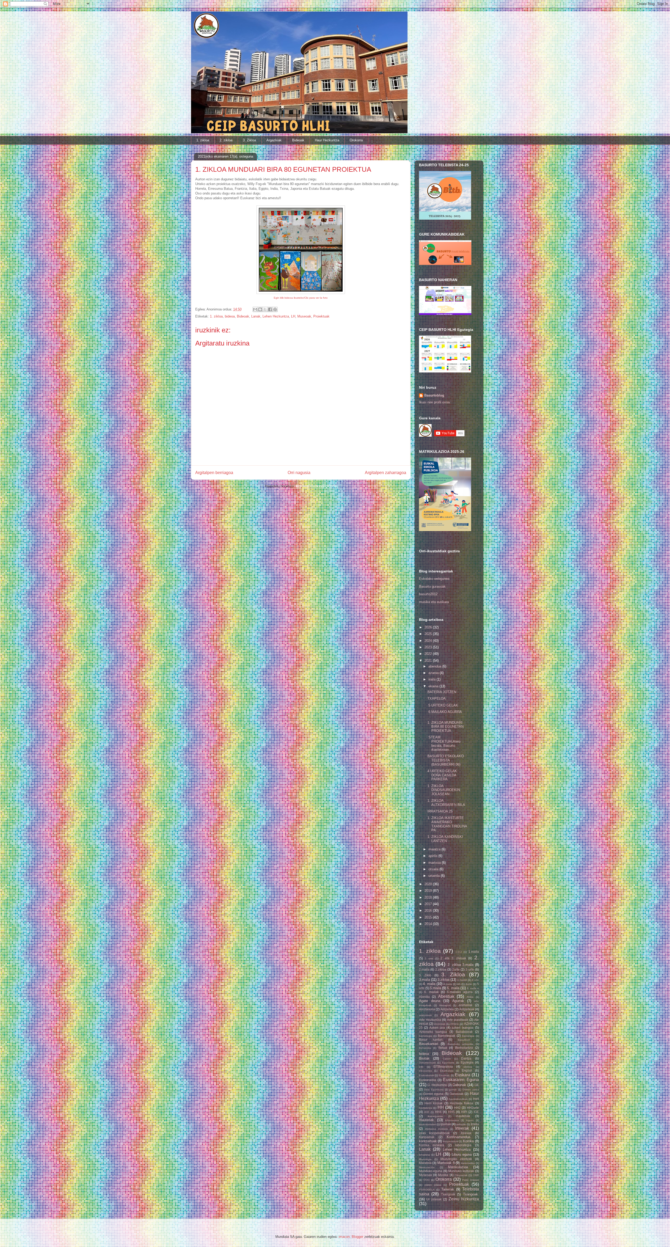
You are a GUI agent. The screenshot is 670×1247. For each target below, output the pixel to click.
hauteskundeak (458, 1099)
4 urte (475, 979)
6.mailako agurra (460, 992)
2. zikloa (226, 140)
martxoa (435, 863)
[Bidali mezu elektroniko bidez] (255, 309)
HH (441, 1107)
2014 (429, 924)
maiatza (435, 849)
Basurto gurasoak (432, 586)
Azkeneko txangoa (433, 1031)
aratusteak (425, 1015)
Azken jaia (437, 1027)
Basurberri (464, 1039)
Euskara (462, 1075)
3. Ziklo (425, 975)
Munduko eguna (431, 1171)
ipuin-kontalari (427, 1124)
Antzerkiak (466, 1009)
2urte (456, 969)
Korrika (468, 1141)
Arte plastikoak (457, 1019)
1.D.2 (458, 951)
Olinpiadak (461, 1175)
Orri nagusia (299, 472)
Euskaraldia (427, 1080)
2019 (429, 891)
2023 (429, 647)
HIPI (464, 1112)
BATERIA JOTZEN (441, 692)
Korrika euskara (431, 1145)
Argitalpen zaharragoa (385, 472)
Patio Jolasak (470, 1179)
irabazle (461, 1124)
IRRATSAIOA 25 (440, 811)
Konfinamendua (458, 1137)
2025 (429, 634)
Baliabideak (464, 1031)
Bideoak (298, 140)
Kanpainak (426, 1137)
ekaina (433, 686)
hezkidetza (425, 1107)
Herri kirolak (434, 1103)
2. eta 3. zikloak (453, 958)
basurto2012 (428, 594)
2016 (429, 910)
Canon (447, 1058)
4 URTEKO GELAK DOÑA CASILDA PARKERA (442, 775)
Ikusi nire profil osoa (434, 402)
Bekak (442, 1047)
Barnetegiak (446, 1035)
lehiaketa (424, 1154)
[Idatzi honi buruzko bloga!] (260, 309)
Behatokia (425, 1047)
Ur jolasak (434, 1199)
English (467, 1070)
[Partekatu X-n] (265, 309)
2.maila (424, 969)
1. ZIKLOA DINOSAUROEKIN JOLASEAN (443, 790)
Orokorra (356, 140)
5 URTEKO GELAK (442, 705)
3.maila (424, 980)
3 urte (470, 969)
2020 (429, 884)
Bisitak (424, 1058)
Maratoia (425, 1163)
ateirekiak (439, 1023)
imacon (344, 1237)
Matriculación (427, 1167)
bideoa (230, 316)
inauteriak (463, 1116)
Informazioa (452, 1120)
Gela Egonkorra (434, 1089)
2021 (429, 661)
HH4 (438, 1112)
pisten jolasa (433, 1184)
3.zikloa (443, 980)
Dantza (466, 1058)
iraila (432, 679)
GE (476, 1085)
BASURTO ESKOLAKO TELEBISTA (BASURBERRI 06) (445, 760)
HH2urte (473, 1107)
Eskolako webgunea (434, 579)
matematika (468, 1163)
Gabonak (459, 1085)
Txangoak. (471, 1194)
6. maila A (473, 988)
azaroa (434, 673)
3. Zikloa (249, 140)
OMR (476, 1175)
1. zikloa (202, 140)
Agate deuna (429, 1001)
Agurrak (458, 1001)
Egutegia (467, 1062)
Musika (443, 1175)
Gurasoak (457, 1093)
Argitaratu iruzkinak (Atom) (315, 486)
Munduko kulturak (461, 1171)
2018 (429, 897)
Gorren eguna (433, 1093)
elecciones (425, 1070)
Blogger (357, 1237)
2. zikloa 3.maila (460, 965)
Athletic (454, 1023)
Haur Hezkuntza (327, 140)
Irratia (475, 1124)
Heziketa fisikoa (461, 1103)
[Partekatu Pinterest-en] (275, 309)
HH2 (457, 1107)
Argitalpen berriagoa (214, 472)
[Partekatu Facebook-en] (270, 309)
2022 (429, 654)
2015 (429, 917)
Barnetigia (468, 1035)
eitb (421, 1066)
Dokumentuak (427, 1062)
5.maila (435, 988)
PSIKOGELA (427, 1189)
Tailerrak (447, 1189)
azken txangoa (462, 1027)
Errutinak (444, 1075)
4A (459, 984)
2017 (429, 904)
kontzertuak (428, 1141)
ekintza (468, 1066)
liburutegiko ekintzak (456, 1159)
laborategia (463, 1145)
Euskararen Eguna (461, 1079)
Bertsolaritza (464, 1047)
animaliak (465, 1005)
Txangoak (448, 1194)
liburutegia (425, 1159)
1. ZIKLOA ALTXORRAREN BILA (446, 803)
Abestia (424, 996)
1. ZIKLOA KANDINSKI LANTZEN (445, 839)
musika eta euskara (434, 602)
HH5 (451, 1112)
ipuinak (445, 1124)
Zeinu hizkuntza (464, 1199)
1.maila (473, 951)
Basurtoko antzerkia (460, 1044)
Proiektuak (321, 316)
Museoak (304, 316)
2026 (429, 627)
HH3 (426, 1112)
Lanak (255, 316)
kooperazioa (450, 1141)
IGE (476, 1112)
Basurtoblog (434, 395)
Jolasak (465, 1133)
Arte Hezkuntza (430, 1019)
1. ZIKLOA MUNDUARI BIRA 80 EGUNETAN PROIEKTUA (445, 727)
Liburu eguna (462, 1154)
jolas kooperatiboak (434, 1133)
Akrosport (445, 1005)
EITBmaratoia (443, 1066)
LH (293, 316)
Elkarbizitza (447, 1070)
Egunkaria (448, 1062)
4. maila (429, 984)
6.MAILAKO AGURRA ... (446, 714)
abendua (435, 666)
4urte (469, 984)
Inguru (470, 1120)
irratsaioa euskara (436, 1128)
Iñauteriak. (427, 1120)
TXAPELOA (436, 698)
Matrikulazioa (458, 1167)
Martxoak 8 (446, 1163)
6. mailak (431, 992)
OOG (426, 1179)
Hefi (476, 1098)
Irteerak (462, 1128)
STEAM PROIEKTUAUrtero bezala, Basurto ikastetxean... (443, 743)
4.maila (447, 984)
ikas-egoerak (435, 1116)
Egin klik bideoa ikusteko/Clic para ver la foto (301, 297)
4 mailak (462, 979)
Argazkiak (274, 140)
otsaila (433, 869)
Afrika (470, 996)
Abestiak (446, 996)
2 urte (429, 958)
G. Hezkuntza (437, 1085)
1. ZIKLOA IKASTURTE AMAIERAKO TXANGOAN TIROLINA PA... (447, 824)
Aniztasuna (427, 1009)
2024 (429, 641)
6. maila (453, 988)
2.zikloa (440, 969)
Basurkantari (428, 1044)
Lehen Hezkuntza (276, 316)
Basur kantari (431, 1039)
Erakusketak (426, 1075)
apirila (433, 856)
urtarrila (434, 876)
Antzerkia (447, 1009)
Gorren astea (470, 1089)
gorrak (453, 1089)
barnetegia (425, 1035)
